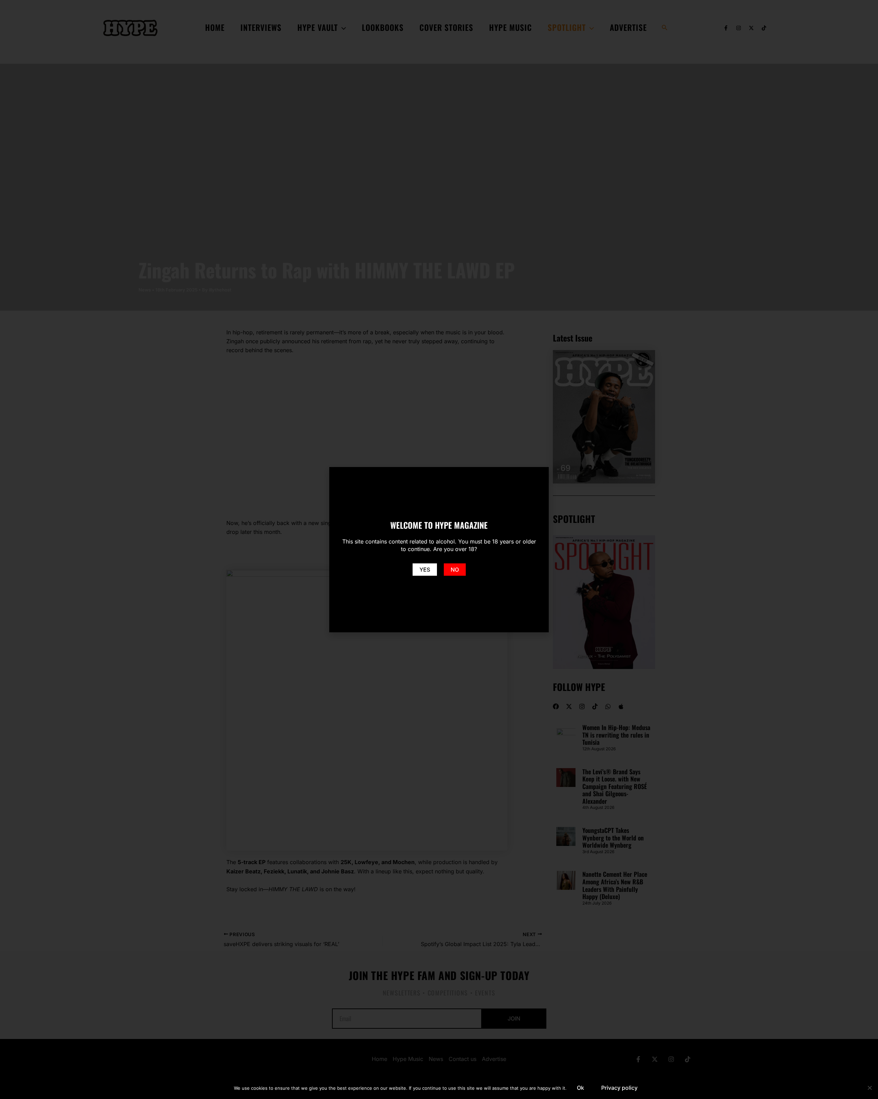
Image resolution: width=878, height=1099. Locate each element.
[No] (869, 1087)
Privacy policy (619, 1087)
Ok (580, 1087)
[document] (439, 549)
